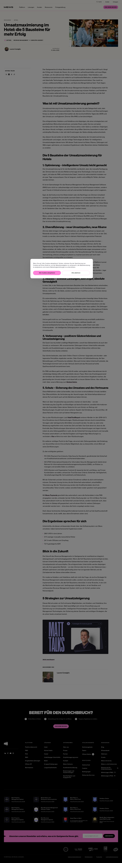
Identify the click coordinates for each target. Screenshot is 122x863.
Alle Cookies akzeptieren (47, 273)
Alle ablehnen (76, 273)
